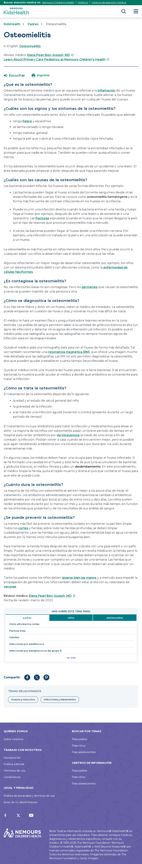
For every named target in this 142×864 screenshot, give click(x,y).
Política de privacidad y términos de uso (29, 795)
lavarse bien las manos (79, 577)
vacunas (10, 586)
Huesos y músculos (23, 699)
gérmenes (89, 287)
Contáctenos (12, 777)
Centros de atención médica (109, 2)
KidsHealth (12, 24)
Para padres (79, 739)
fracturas (42, 218)
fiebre (27, 121)
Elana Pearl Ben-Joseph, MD (50, 55)
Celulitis (14, 637)
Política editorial (14, 764)
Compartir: (12, 677)
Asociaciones (12, 757)
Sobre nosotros (13, 739)
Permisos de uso (14, 770)
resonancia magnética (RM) (69, 352)
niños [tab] (71, 617)
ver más (71, 657)
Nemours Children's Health (58, 2)
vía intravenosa (68, 435)
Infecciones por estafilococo (26, 644)
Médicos (83, 2)
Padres (33, 24)
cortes (23, 528)
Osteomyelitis (30, 46)
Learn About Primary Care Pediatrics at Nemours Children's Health (56, 59)
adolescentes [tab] (114, 617)
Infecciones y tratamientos (60, 699)
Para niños (78, 745)
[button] (14, 75)
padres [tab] (27, 617)
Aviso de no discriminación (21, 802)
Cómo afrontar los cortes (24, 624)
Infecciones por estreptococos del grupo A (35, 650)
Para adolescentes (84, 752)
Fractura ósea (17, 630)
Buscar (123, 11)
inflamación (106, 90)
